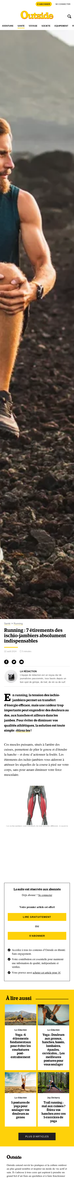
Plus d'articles (37, 1136)
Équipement (61, 26)
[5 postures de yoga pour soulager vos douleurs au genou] (20, 1082)
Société (45, 26)
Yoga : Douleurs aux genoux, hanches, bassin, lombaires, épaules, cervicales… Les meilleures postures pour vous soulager (53, 1049)
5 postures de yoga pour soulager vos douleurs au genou (20, 1110)
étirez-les (23, 730)
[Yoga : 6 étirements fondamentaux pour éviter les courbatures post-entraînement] (20, 1014)
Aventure (7, 26)
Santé (21, 26)
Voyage (33, 26)
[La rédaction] (11, 682)
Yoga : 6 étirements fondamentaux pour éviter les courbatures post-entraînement (20, 1046)
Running (18, 623)
